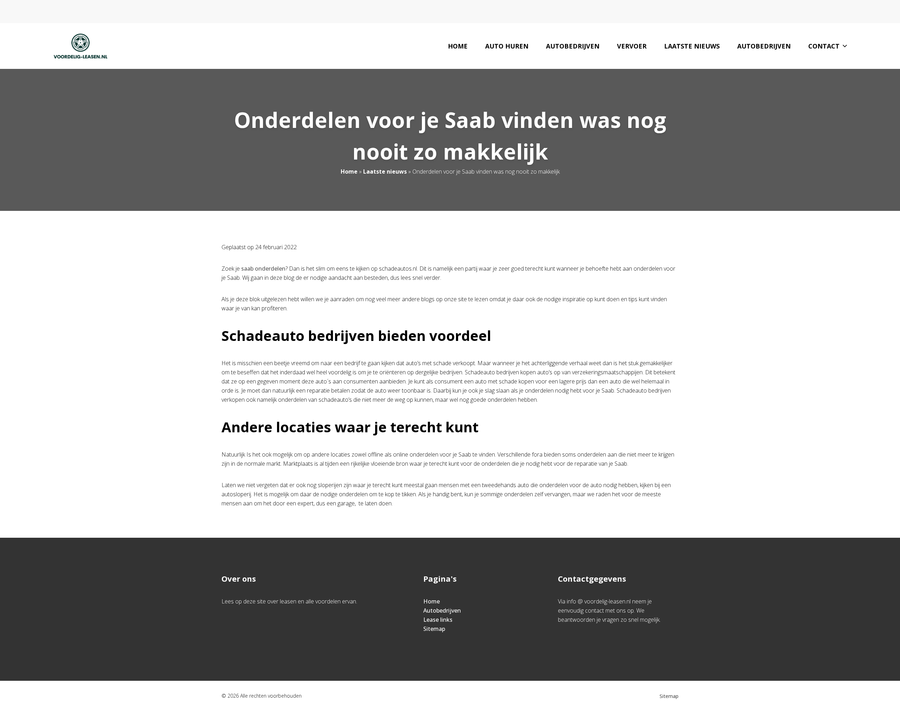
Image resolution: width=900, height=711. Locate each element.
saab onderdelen (263, 268)
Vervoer (632, 46)
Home (458, 46)
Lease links (437, 619)
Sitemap (434, 629)
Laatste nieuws (692, 46)
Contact (824, 46)
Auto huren (506, 46)
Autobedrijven (572, 46)
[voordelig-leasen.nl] (80, 46)
